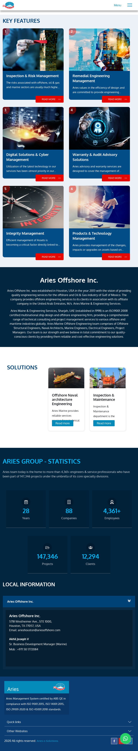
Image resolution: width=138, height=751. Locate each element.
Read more (63, 423)
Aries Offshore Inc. (20, 601)
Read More (48, 99)
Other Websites (17, 731)
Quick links (14, 722)
